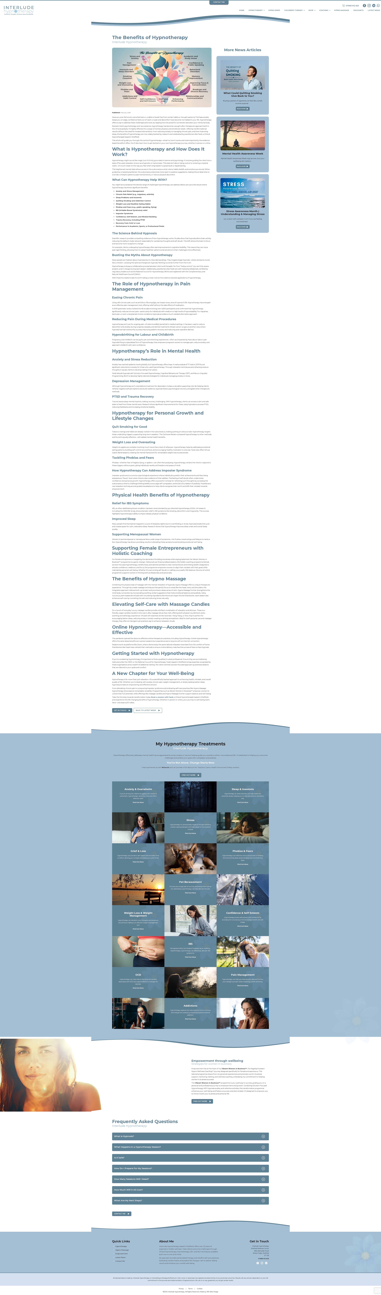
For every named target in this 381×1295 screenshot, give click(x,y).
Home (241, 10)
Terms (190, 1289)
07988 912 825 (263, 1259)
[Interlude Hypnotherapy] (19, 14)
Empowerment (121, 1254)
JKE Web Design (212, 1292)
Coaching (323, 10)
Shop (310, 10)
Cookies (199, 1289)
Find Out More (188, 775)
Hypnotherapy (256, 10)
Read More (241, 109)
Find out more (200, 1101)
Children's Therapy (293, 10)
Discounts (358, 10)
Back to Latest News (146, 710)
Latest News (374, 10)
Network (165, 767)
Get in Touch (120, 710)
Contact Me (219, 2)
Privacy (181, 1289)
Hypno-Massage (341, 10)
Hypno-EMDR (274, 10)
